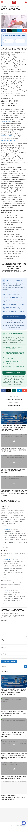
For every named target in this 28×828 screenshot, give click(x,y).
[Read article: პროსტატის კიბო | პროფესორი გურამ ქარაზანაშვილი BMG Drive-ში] (14, 768)
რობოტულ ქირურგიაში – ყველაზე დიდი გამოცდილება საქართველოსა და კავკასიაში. (13, 450)
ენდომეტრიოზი (6, 136)
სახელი (3, 640)
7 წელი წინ (9, 506)
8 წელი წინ (11, 551)
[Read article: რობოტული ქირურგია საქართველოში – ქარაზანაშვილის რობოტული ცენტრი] (14, 787)
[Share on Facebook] (3, 30)
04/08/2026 (4, 13)
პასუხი (6, 547)
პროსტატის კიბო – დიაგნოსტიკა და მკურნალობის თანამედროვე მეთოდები (13, 471)
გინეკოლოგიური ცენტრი (13, 6)
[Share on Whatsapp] (14, 30)
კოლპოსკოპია (6, 121)
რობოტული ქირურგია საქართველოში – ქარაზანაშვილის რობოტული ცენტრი (13, 797)
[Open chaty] (24, 823)
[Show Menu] (2, 2)
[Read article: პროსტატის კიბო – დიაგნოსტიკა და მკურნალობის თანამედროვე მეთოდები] (14, 461)
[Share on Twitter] (9, 30)
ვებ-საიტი (4, 654)
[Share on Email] (24, 30)
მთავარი (3, 6)
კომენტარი (4, 620)
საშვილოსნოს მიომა (8, 140)
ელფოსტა (4, 647)
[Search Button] (26, 2)
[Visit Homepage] (14, 2)
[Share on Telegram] (19, 30)
